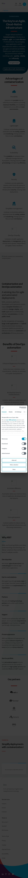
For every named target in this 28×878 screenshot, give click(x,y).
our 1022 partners (11, 420)
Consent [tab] (4, 412)
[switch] (24, 443)
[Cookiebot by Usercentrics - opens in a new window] (19, 408)
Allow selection (14, 464)
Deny (14, 469)
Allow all (14, 460)
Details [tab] (11, 412)
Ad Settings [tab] (18, 412)
